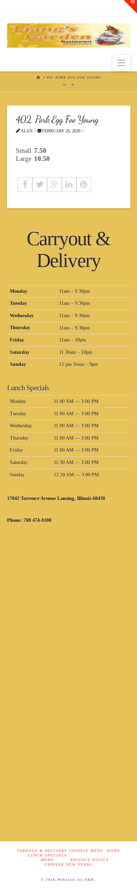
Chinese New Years (69, 864)
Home (113, 851)
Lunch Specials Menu (47, 857)
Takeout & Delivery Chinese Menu (60, 851)
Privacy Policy (90, 860)
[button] (121, 63)
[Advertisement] (68, 607)
